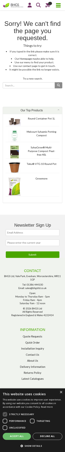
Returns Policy (32, 372)
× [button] (61, 392)
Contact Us (32, 354)
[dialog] (32, 420)
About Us (32, 360)
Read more (47, 406)
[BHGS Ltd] (14, 5)
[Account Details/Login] (29, 5)
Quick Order (32, 342)
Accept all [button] (17, 436)
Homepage (26, 58)
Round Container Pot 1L (41, 118)
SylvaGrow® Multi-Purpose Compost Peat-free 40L (41, 151)
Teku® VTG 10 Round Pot (42, 163)
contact (27, 65)
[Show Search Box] (38, 5)
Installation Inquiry (32, 348)
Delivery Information (32, 366)
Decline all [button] (47, 436)
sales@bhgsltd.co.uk (36, 288)
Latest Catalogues (32, 378)
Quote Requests (32, 336)
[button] (32, 446)
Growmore (41, 178)
